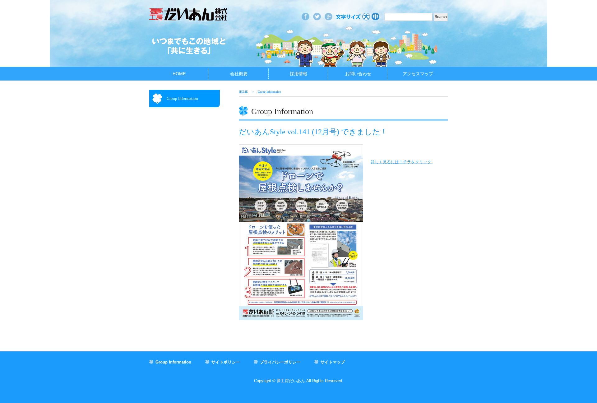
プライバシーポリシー (280, 362)
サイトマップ (333, 362)
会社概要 (239, 73)
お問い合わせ (358, 73)
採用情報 (298, 73)
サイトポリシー (225, 362)
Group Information (182, 98)
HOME (179, 73)
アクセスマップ (418, 73)
